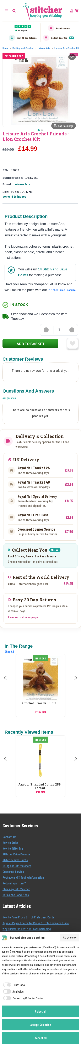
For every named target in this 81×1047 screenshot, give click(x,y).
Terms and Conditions (15, 895)
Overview (71, 937)
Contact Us (9, 837)
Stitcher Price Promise (62, 290)
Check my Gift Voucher (16, 889)
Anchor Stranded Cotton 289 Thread (39, 786)
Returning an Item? (14, 883)
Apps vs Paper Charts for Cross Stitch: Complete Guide (35, 923)
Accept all (41, 1038)
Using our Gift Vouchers (16, 866)
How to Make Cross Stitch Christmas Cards (28, 917)
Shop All (9, 651)
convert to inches (14, 196)
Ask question (9, 398)
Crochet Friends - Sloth (39, 703)
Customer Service (13, 871)
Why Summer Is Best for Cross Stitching (26, 929)
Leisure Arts (22, 184)
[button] (14, 11)
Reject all (40, 1011)
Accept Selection (40, 1024)
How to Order (10, 842)
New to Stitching (12, 848)
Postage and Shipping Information (23, 877)
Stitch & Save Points (15, 860)
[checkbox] (13, 984)
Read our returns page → (25, 617)
